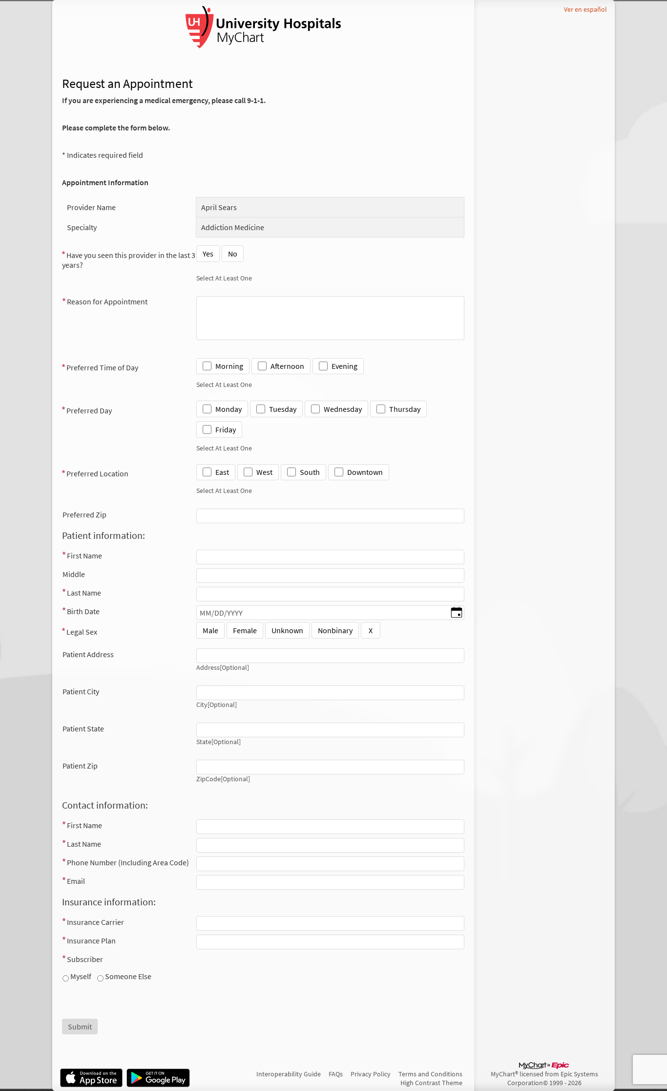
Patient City (81, 691)
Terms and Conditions (430, 1074)
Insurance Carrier (95, 922)
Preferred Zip (84, 514)
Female (245, 630)
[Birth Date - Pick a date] (456, 613)
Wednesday (343, 409)
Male (210, 630)
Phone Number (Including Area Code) (128, 862)
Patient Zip (80, 765)
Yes (208, 253)
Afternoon (287, 366)
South (310, 472)
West (264, 472)
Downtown (365, 472)
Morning (229, 366)
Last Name (84, 593)
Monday (228, 409)
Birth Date (83, 611)
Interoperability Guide (288, 1074)
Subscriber (85, 959)
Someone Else (127, 976)
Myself (80, 976)
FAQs (336, 1074)
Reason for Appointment (107, 301)
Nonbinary (335, 630)
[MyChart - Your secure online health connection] (263, 27)
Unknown (287, 630)
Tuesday (282, 409)
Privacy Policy (371, 1074)
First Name (84, 555)
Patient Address (88, 654)
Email (76, 881)
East (222, 472)
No (232, 253)
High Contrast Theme (431, 1082)
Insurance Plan (91, 940)
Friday (225, 429)
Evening (344, 366)
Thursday (404, 409)
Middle (74, 574)
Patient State (83, 728)
